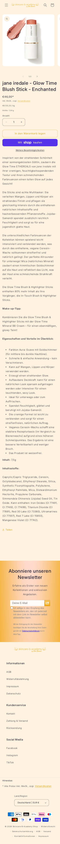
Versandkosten (24, 101)
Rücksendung (14, 728)
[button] (6, 5)
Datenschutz (13, 693)
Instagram (12, 755)
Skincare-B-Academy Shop (25, 826)
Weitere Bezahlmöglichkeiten (30, 150)
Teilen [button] (9, 529)
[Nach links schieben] (23, 76)
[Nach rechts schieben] (37, 76)
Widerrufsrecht (48, 826)
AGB (8, 671)
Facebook (12, 748)
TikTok (10, 762)
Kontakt (10, 713)
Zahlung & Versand (17, 720)
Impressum (12, 686)
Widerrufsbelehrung (17, 679)
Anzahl (5, 115)
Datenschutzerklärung (22, 831)
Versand (47, 831)
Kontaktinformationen (24, 836)
